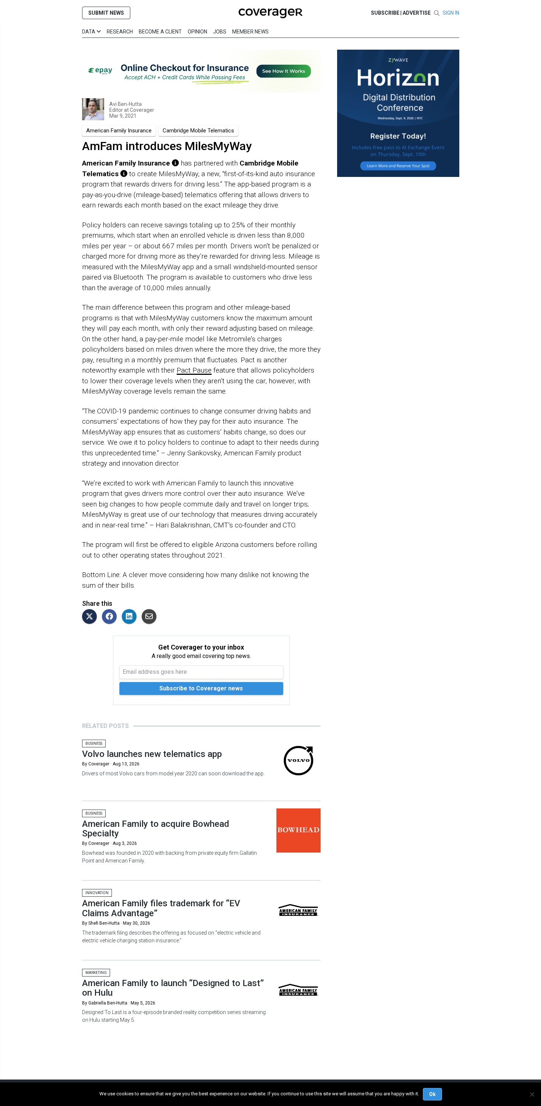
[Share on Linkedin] (131, 617)
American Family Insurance (119, 130)
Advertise (417, 13)
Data (89, 32)
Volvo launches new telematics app (152, 754)
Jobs (219, 32)
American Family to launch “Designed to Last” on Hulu (173, 988)
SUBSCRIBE (385, 13)
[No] (531, 1094)
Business (93, 744)
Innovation (97, 893)
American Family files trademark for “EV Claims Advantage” (161, 908)
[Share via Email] (151, 617)
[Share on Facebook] (111, 617)
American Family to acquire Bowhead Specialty (155, 829)
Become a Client (160, 32)
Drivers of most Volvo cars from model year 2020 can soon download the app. (173, 773)
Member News (250, 32)
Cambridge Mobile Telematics (198, 130)
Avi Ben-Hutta (125, 104)
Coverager (141, 110)
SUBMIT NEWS (106, 13)
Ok (432, 1094)
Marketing (96, 973)
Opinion (197, 32)
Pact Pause (194, 370)
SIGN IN (451, 13)
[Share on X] (91, 617)
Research (120, 32)
